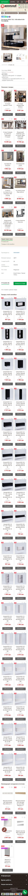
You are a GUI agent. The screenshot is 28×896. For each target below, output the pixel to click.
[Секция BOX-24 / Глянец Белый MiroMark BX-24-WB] (20, 639)
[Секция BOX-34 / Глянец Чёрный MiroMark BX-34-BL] (20, 454)
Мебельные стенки (23, 13)
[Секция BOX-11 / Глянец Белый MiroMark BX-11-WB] (20, 548)
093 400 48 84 (24, 4)
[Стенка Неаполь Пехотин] (20, 213)
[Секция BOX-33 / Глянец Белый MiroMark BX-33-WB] (7, 699)
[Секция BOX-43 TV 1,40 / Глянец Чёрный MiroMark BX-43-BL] (20, 485)
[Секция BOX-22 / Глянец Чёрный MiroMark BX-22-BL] (7, 394)
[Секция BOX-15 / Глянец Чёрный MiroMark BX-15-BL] (20, 334)
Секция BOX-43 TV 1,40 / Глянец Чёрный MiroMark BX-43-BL (20, 495)
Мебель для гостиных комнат (11, 13)
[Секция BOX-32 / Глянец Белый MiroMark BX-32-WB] (20, 669)
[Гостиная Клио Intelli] (20, 156)
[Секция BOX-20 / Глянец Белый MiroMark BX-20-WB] (7, 608)
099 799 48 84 (24, 7)
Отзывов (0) (4, 241)
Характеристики (7, 239)
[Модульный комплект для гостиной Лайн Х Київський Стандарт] (7, 213)
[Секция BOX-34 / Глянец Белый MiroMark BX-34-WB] (20, 699)
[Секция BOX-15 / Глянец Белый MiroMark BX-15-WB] (20, 578)
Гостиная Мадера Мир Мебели (20, 105)
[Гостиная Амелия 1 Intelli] (7, 96)
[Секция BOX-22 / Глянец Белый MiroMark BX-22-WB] (7, 639)
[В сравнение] (11, 90)
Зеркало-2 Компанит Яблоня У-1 (7, 861)
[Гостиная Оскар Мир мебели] (20, 183)
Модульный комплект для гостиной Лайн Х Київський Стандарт (7, 223)
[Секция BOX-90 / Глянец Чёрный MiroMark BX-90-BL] (20, 516)
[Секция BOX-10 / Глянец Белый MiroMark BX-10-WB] (7, 548)
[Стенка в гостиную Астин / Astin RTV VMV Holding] (7, 183)
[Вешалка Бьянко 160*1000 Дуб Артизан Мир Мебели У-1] (20, 793)
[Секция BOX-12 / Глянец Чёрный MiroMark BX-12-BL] (7, 334)
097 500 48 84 (24, 6)
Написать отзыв (20, 283)
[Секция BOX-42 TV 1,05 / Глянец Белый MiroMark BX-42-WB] (7, 729)
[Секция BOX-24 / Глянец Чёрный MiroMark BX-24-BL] (20, 394)
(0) (13, 64)
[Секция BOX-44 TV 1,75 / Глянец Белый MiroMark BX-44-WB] (7, 759)
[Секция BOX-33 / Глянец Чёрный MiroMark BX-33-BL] (7, 454)
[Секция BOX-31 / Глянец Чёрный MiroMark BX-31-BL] (7, 424)
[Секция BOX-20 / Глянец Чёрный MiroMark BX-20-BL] (7, 364)
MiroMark (16, 252)
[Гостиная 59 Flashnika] (7, 156)
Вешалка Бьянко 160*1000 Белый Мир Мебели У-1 (7, 802)
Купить (8, 114)
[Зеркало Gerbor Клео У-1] (7, 823)
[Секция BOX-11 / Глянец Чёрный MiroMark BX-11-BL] (20, 303)
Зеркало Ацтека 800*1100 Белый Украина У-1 (20, 832)
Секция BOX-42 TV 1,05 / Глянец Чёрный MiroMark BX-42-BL (7, 495)
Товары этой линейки (7, 244)
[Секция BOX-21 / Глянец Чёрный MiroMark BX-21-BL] (20, 364)
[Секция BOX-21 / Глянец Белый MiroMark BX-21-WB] (20, 608)
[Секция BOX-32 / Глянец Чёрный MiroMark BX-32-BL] (20, 424)
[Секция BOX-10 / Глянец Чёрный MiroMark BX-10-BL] (7, 303)
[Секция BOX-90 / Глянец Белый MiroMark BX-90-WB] (20, 759)
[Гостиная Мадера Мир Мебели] (20, 96)
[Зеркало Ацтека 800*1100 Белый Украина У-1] (20, 823)
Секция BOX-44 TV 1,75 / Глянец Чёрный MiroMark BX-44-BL (7, 527)
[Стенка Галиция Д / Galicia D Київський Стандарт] (7, 124)
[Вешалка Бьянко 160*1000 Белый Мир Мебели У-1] (7, 793)
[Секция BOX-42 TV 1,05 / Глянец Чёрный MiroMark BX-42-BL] (7, 485)
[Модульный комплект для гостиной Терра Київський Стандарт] (20, 124)
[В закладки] (9, 90)
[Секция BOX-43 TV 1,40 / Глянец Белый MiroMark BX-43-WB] (20, 729)
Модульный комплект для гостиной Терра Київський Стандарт (20, 135)
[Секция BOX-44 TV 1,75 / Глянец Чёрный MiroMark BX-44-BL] (7, 516)
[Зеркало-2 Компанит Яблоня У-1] (7, 852)
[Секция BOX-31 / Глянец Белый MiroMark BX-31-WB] (7, 669)
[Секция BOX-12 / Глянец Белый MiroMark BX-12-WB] (7, 578)
